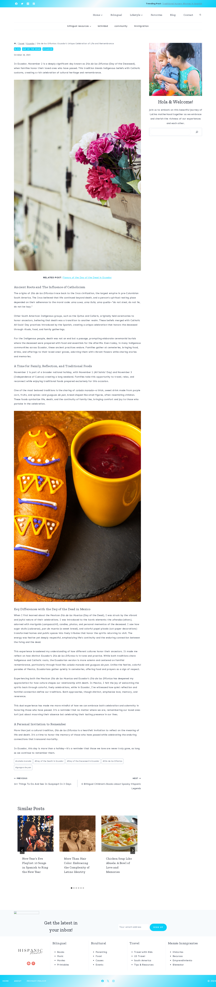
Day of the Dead (32, 49)
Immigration (141, 26)
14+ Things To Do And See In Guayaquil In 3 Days (42, 781)
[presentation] (35, 834)
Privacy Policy (36, 981)
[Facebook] (16, 3)
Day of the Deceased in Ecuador (83, 761)
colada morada (23, 761)
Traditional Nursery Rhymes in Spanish (182, 3)
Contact (188, 14)
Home (6, 981)
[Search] (196, 132)
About (18, 981)
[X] (108, 981)
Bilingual (116, 14)
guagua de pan (23, 767)
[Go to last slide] (22, 850)
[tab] (71, 888)
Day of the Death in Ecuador (49, 761)
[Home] (15, 43)
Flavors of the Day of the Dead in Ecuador (87, 277)
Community (121, 26)
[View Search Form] (200, 15)
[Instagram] (28, 3)
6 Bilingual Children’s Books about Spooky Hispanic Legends (111, 783)
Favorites (156, 14)
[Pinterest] (33, 3)
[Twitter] (22, 3)
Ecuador (48, 49)
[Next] (132, 850)
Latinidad (103, 26)
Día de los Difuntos (112, 761)
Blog (173, 14)
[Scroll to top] (209, 975)
